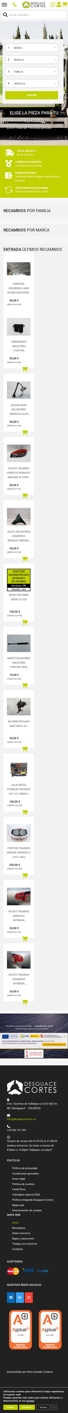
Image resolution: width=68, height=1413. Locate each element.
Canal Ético (19, 1189)
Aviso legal (18, 1178)
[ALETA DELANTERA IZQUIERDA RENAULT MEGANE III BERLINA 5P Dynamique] (19, 516)
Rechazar (27, 1407)
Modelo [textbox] (19, 59)
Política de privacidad (24, 1168)
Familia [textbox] (18, 71)
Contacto (17, 1249)
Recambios (18, 1228)
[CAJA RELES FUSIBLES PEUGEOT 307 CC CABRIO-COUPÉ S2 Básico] (19, 770)
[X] (20, 1297)
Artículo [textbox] (19, 83)
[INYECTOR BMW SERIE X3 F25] (19, 580)
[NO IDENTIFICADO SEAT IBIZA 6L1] (19, 706)
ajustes (30, 1400)
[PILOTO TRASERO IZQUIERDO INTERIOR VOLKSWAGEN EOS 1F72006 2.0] (19, 960)
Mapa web (18, 1205)
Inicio (15, 1222)
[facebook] (11, 1297)
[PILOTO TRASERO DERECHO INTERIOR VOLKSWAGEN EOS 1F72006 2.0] (19, 896)
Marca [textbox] (18, 48)
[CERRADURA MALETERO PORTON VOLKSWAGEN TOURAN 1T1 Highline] (19, 327)
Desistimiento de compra (27, 1210)
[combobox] (31, 47)
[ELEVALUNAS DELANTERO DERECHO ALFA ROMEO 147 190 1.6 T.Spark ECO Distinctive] (19, 390)
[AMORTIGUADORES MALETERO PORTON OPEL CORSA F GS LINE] (19, 643)
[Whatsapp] (53, 5)
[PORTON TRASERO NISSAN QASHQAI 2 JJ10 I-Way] (19, 833)
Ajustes (43, 1407)
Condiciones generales (25, 1173)
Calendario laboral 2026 (26, 1194)
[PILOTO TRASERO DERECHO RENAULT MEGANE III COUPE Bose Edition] (19, 453)
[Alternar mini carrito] (65, 4)
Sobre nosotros (21, 1233)
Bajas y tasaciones (23, 1238)
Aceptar (10, 1407)
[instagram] (29, 1297)
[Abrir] (4, 4)
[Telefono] (15, 4)
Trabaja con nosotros (24, 1243)
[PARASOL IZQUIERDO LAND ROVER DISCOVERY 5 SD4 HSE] (19, 268)
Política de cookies (23, 1184)
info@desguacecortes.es (21, 1119)
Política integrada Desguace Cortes (32, 1199)
